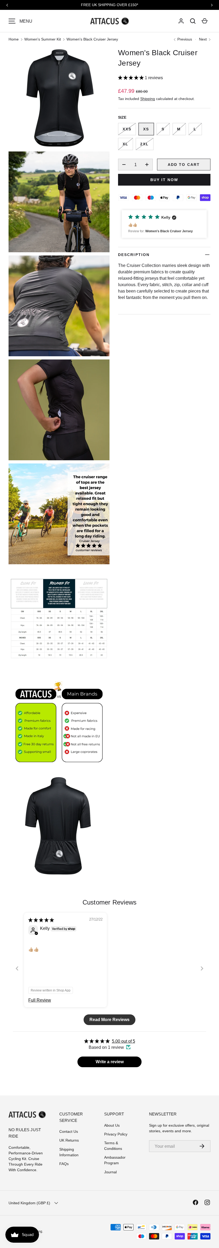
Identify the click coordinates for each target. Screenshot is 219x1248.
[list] (61, 463)
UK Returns (69, 1140)
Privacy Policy (115, 1134)
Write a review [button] (110, 1061)
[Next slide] (202, 968)
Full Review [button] (39, 1000)
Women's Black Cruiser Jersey (92, 39)
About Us (112, 1125)
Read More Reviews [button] (109, 1019)
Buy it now (164, 180)
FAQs (64, 1164)
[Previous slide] (17, 968)
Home (14, 39)
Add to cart (184, 164)
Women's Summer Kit (42, 39)
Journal (110, 1172)
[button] (193, 21)
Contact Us (68, 1131)
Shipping (147, 99)
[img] (41, 920)
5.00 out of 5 (123, 1041)
